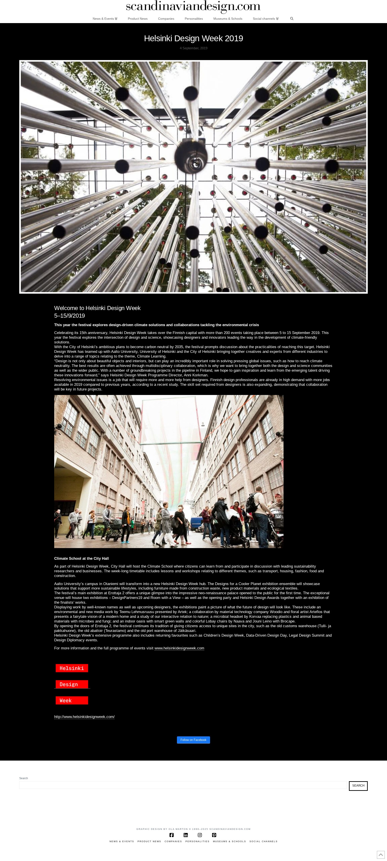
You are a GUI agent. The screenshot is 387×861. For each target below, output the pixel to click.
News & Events (122, 841)
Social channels (263, 841)
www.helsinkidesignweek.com (179, 648)
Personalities (197, 841)
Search (23, 778)
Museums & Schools (229, 841)
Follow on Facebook (193, 740)
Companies (173, 841)
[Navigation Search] (292, 18)
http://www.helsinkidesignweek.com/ (84, 717)
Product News (149, 841)
